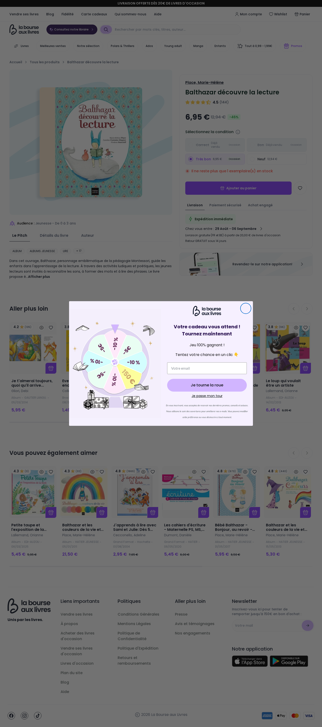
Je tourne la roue (207, 385)
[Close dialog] (245, 308)
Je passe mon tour (207, 395)
